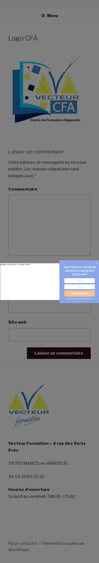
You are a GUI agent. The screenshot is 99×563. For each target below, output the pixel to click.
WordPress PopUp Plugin (91, 300)
